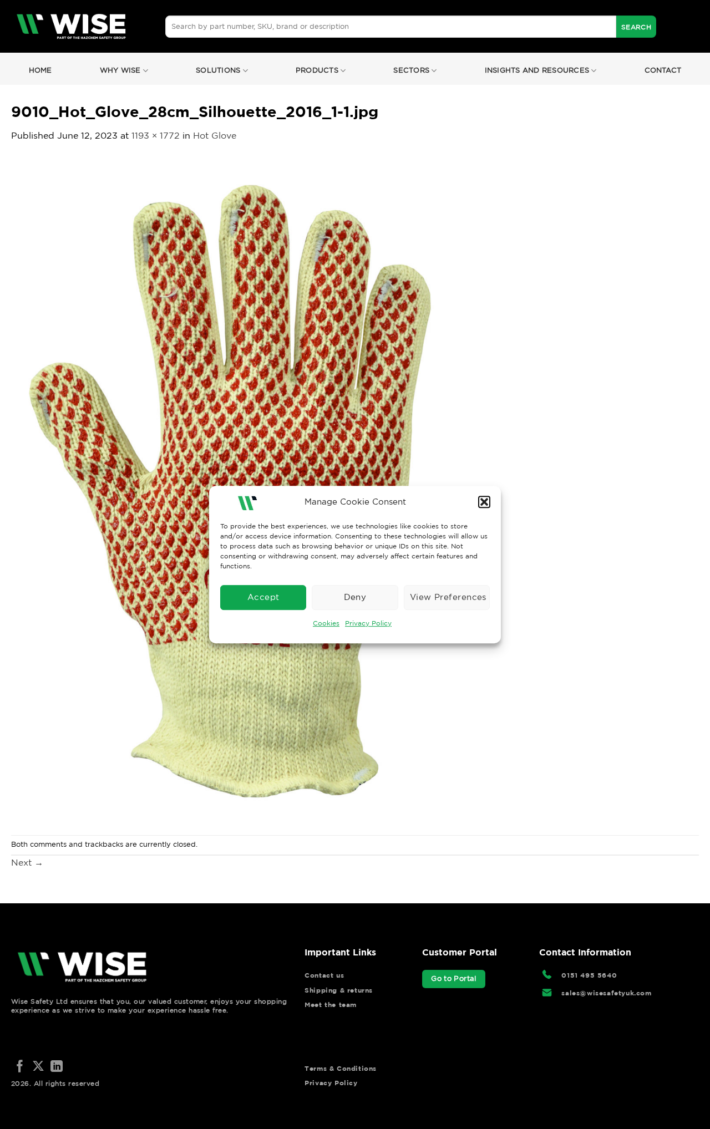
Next (27, 862)
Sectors (411, 70)
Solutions (218, 70)
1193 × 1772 (155, 135)
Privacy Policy (368, 623)
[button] (484, 501)
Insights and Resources (537, 70)
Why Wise (120, 70)
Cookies (326, 623)
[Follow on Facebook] (20, 1067)
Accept (263, 597)
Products (317, 70)
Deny (355, 597)
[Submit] (636, 27)
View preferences (448, 597)
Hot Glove (214, 135)
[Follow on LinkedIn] (56, 1067)
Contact (663, 70)
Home (40, 70)
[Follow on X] (38, 1067)
